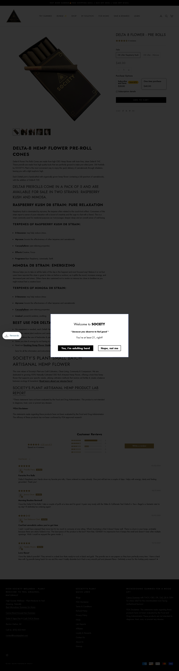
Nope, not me (109, 348)
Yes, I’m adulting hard (75, 348)
